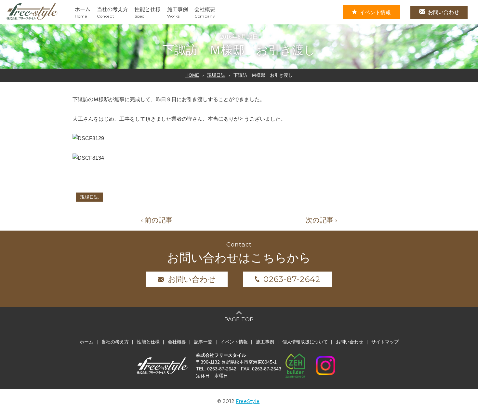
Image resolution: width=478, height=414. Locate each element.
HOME (192, 75)
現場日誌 (216, 75)
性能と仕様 (148, 341)
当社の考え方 (115, 341)
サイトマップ (385, 341)
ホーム (86, 341)
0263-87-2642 (291, 279)
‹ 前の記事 (156, 220)
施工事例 (265, 341)
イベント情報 (375, 12)
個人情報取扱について (305, 341)
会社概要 (177, 341)
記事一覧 (203, 341)
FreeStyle (247, 401)
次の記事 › (321, 220)
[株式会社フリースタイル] (33, 18)
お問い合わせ (443, 12)
